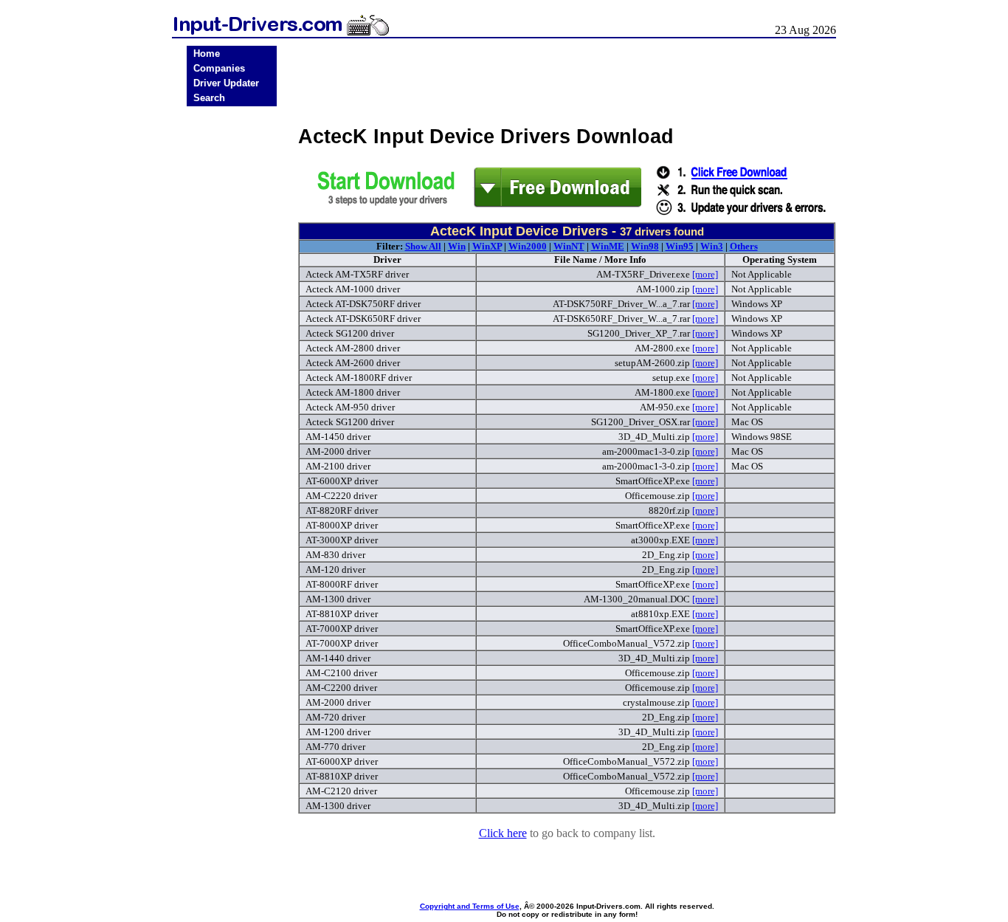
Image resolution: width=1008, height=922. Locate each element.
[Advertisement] (232, 341)
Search (209, 97)
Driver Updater (226, 83)
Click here (503, 833)
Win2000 (527, 246)
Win (457, 246)
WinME (607, 246)
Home (206, 53)
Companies (219, 68)
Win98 (645, 246)
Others (744, 246)
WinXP (487, 246)
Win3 (711, 246)
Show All (423, 246)
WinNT (568, 246)
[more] (705, 274)
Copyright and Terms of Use (469, 906)
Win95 (680, 246)
